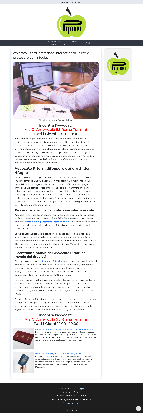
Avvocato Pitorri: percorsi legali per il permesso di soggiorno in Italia (64, 329)
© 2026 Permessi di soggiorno (71, 388)
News (87, 43)
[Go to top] (138, 408)
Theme (68, 410)
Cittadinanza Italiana (70, 43)
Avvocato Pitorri (51, 261)
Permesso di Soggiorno (53, 43)
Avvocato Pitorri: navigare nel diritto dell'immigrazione (58, 353)
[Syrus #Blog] (71, 22)
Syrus (76, 410)
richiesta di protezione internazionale (48, 221)
